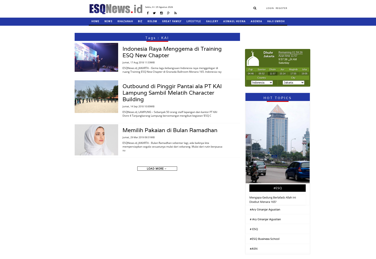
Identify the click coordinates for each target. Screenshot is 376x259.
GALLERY (212, 21)
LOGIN (270, 8)
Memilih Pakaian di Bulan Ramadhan (170, 130)
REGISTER (281, 8)
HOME (95, 21)
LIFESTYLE (193, 21)
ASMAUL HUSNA (234, 21)
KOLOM (152, 21)
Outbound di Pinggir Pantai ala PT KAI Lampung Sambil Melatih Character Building (172, 93)
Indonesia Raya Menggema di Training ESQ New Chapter (172, 52)
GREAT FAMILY (171, 21)
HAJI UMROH (276, 21)
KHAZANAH (125, 21)
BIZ (140, 21)
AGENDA (256, 21)
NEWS (108, 21)
